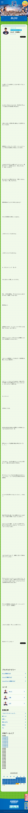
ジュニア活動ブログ (7, 677)
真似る (3, 725)
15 (17, 781)
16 (20, 781)
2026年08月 (5, 737)
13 (10, 781)
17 (24, 781)
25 (4, 783)
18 (4, 782)
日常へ (3, 719)
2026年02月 (5, 745)
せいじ (10, 691)
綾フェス (4, 716)
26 (7, 783)
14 (14, 781)
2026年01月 (5, 747)
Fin (3, 727)
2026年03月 (5, 744)
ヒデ (10, 703)
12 (7, 781)
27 (10, 783)
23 (20, 782)
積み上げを (5, 722)
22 (17, 782)
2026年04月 (5, 742)
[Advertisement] (14, 56)
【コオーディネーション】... (9, 713)
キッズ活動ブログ (6, 673)
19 (7, 782)
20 (10, 782)
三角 (10, 697)
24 (24, 782)
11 (4, 781)
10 (24, 779)
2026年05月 (5, 741)
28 (14, 783)
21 (14, 782)
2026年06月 (5, 739)
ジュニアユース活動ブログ (8, 681)
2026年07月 (5, 738)
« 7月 (3, 785)
